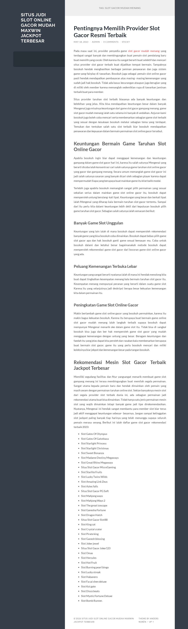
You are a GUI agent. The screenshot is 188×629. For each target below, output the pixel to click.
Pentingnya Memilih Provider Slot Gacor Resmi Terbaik (117, 31)
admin (96, 42)
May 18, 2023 (81, 42)
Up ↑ (151, 622)
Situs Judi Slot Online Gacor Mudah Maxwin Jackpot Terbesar (38, 28)
